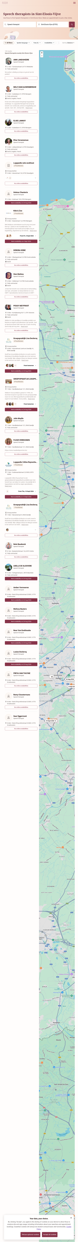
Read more (29, 108)
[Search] (72, 24)
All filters (9, 43)
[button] (51, 676)
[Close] (71, 1218)
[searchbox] (19, 24)
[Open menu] (74, 3)
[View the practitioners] (21, 177)
